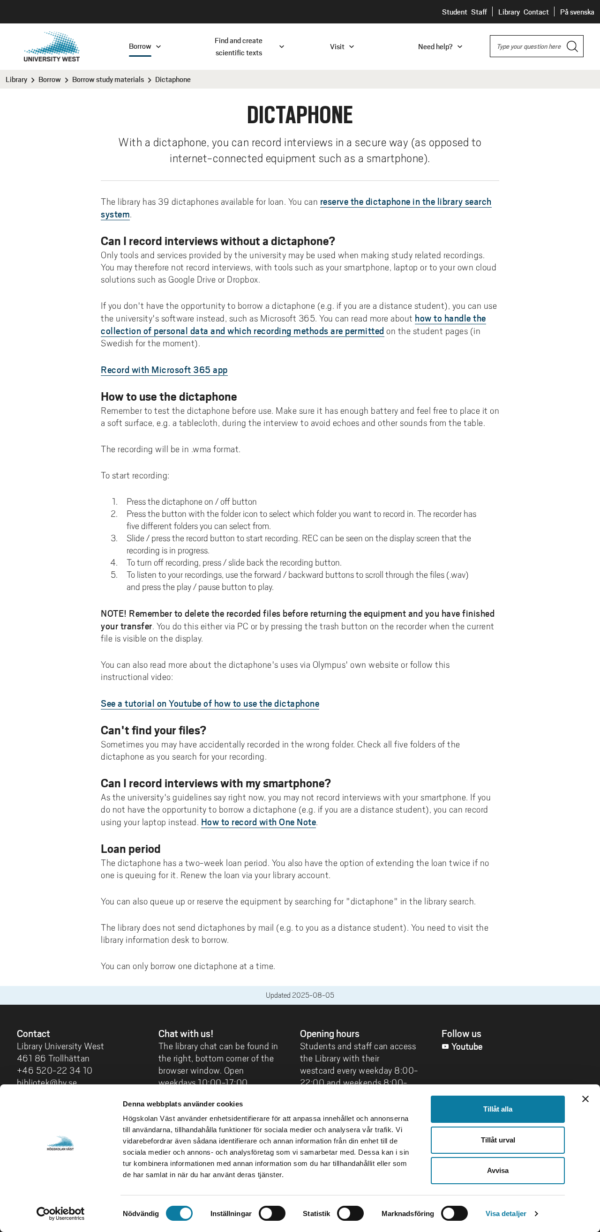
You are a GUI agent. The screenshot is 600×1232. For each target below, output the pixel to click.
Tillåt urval (498, 1140)
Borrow (49, 79)
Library (509, 12)
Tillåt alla (497, 1109)
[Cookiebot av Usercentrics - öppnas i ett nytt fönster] (61, 1214)
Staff (479, 12)
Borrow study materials (108, 79)
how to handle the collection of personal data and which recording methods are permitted (293, 324)
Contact (536, 12)
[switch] (272, 1213)
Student (454, 12)
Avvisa (498, 1170)
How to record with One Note (258, 821)
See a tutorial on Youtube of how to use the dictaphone (210, 703)
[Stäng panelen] (585, 1099)
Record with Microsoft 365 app (164, 369)
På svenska (577, 12)
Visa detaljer (506, 1213)
